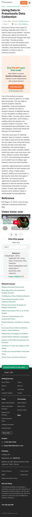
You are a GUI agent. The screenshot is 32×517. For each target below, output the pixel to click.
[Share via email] (16, 234)
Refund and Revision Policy (9, 478)
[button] (16, 247)
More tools (6, 433)
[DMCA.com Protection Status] (4, 500)
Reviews (4, 386)
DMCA (3, 474)
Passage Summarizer (8, 424)
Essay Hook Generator (8, 402)
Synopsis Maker (6, 428)
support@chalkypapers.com (13, 445)
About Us (20, 386)
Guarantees (20, 389)
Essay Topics (21, 406)
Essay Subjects (21, 402)
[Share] (20, 234)
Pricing (19, 382)
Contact (19, 393)
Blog (19, 415)
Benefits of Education (25, 21)
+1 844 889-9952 (10, 442)
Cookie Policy (24, 474)
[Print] (11, 234)
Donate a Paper (21, 410)
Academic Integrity (7, 393)
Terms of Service (6, 471)
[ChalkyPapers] (9, 3)
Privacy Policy (24, 471)
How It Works (5, 382)
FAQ (3, 389)
